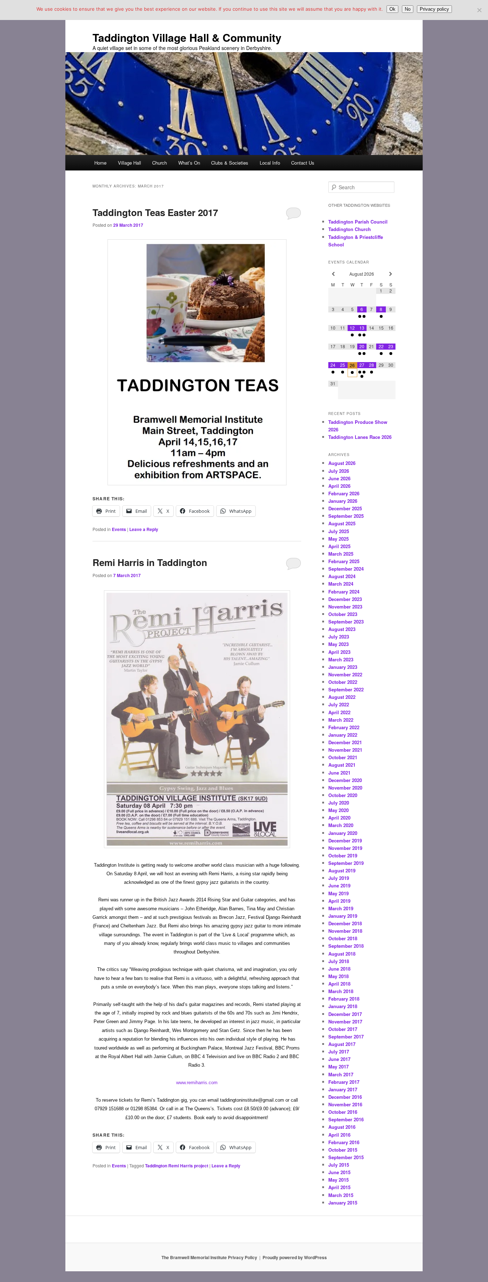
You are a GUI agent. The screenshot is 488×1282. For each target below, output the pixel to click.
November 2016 (345, 1104)
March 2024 (340, 583)
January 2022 (342, 734)
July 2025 (338, 531)
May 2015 (338, 1179)
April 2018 (339, 983)
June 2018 (339, 968)
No (407, 9)
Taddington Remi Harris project (176, 1165)
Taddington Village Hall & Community (187, 37)
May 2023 (338, 644)
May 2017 (338, 1066)
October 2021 (342, 757)
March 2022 (340, 719)
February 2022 (343, 727)
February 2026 (343, 493)
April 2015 (339, 1187)
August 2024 (341, 576)
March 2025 (340, 553)
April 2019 (339, 900)
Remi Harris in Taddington (150, 562)
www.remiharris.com (197, 1082)
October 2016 (342, 1111)
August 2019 (341, 870)
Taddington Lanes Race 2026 (360, 437)
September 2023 (346, 621)
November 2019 (345, 848)
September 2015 (346, 1157)
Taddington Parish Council (358, 221)
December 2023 (345, 599)
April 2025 (339, 546)
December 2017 (345, 1014)
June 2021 (339, 772)
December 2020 (345, 780)
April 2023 (339, 651)
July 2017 (338, 1051)
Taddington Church (349, 229)
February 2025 (343, 561)
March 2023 (340, 659)
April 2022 (339, 712)
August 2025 (341, 523)
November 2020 (345, 787)
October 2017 (342, 1029)
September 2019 (346, 863)
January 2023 (342, 666)
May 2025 (338, 538)
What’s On (189, 162)
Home (100, 162)
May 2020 (338, 810)
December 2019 (345, 840)
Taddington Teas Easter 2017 (155, 212)
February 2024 (343, 591)
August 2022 (341, 696)
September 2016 (346, 1119)
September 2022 (346, 689)
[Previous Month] (333, 274)
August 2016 (341, 1126)
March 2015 (340, 1195)
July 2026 (338, 470)
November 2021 (345, 749)
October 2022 (342, 681)
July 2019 (338, 878)
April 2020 (339, 817)
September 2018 (346, 945)
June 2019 (339, 885)
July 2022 (338, 704)
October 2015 (342, 1149)
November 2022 (345, 674)
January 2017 (342, 1089)
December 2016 (345, 1096)
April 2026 (339, 485)
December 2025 (345, 508)
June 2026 (339, 478)
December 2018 (345, 923)
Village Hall (129, 162)
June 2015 (339, 1172)
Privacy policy (434, 9)
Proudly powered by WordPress (295, 1257)
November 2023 (345, 606)
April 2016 (339, 1134)
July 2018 (338, 961)
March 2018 (340, 991)
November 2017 (345, 1021)
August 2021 (341, 764)
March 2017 (340, 1074)
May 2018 (338, 976)
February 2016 (343, 1142)
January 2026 (342, 500)
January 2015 (342, 1202)
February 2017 (343, 1081)
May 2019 (338, 893)
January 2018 (342, 1006)
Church (159, 162)
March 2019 (340, 908)
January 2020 (342, 833)
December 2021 (345, 742)
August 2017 (341, 1044)
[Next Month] (390, 274)
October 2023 (342, 614)
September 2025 (346, 515)
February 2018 (343, 998)
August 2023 (341, 629)
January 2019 (342, 915)
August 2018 (341, 953)
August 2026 (341, 463)
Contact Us (302, 162)
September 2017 (346, 1036)
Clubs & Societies (229, 162)
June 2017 (339, 1059)
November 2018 (345, 930)
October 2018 (342, 938)
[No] (479, 10)
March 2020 (340, 825)
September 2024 (346, 568)
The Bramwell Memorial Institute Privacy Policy (209, 1257)
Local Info (270, 162)
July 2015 (338, 1164)
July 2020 (338, 802)
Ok (392, 9)
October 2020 (342, 795)
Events (119, 529)
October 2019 (342, 855)
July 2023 (338, 636)
